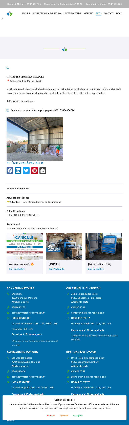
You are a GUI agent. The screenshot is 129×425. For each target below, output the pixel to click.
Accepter (78, 415)
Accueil (26, 13)
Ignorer (64, 415)
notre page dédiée (101, 408)
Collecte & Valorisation (47, 13)
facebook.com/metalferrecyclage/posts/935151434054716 (43, 110)
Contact (109, 13)
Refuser (51, 415)
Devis (119, 13)
